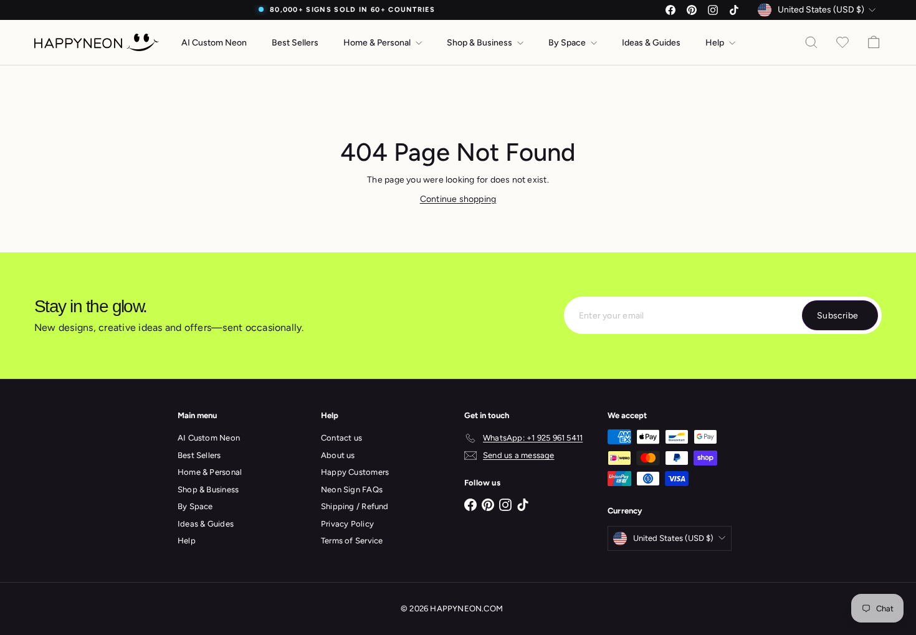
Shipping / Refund (355, 506)
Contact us (341, 437)
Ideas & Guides (651, 42)
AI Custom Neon (214, 42)
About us (338, 455)
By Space (568, 42)
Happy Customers (355, 472)
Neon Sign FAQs (352, 489)
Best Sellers (295, 42)
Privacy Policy (347, 523)
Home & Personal (378, 42)
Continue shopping (458, 199)
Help (715, 42)
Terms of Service (352, 540)
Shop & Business (480, 42)
